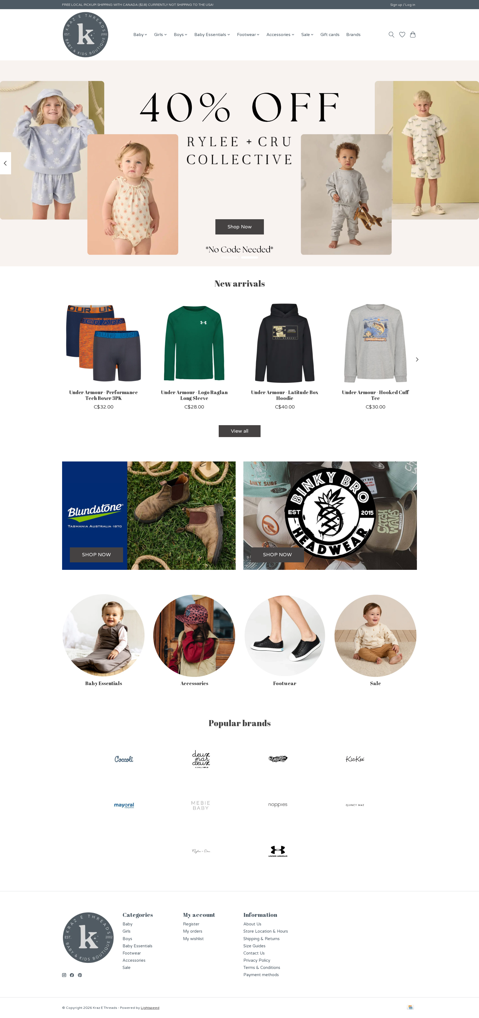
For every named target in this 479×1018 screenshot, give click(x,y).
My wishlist (193, 939)
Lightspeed (150, 1008)
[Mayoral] (124, 806)
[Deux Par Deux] (201, 760)
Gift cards (330, 34)
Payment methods (261, 975)
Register (191, 924)
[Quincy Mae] (354, 806)
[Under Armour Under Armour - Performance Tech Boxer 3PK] (103, 343)
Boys (127, 939)
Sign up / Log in (402, 5)
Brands (353, 34)
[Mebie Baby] (201, 806)
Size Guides (254, 946)
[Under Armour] (278, 852)
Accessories (194, 683)
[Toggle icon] (392, 35)
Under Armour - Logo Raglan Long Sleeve (194, 395)
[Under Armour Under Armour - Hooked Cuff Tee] (375, 343)
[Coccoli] (124, 760)
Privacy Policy (256, 960)
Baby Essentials (103, 683)
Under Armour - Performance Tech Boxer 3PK (103, 395)
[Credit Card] (410, 1007)
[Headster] (278, 760)
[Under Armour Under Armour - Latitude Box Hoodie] (284, 343)
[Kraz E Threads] (85, 34)
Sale (375, 683)
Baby (128, 924)
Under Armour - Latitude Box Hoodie (284, 395)
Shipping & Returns (261, 939)
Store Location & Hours (265, 931)
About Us (252, 924)
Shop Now (240, 226)
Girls (127, 931)
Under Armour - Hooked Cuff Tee (375, 395)
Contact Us (254, 953)
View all (239, 431)
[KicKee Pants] (354, 760)
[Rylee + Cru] (201, 852)
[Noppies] (278, 806)
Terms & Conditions (261, 967)
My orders (192, 931)
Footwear (284, 683)
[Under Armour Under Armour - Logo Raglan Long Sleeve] (194, 343)
